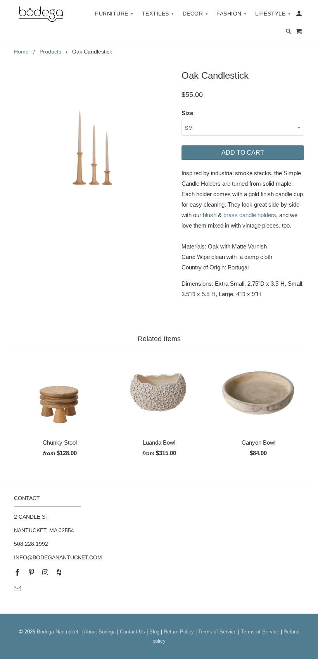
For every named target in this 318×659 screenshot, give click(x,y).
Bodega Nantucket (57, 632)
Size (187, 113)
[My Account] (299, 15)
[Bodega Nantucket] (41, 14)
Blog (154, 632)
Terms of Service (217, 632)
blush (209, 215)
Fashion (231, 13)
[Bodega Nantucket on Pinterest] (32, 572)
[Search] (289, 33)
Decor (195, 13)
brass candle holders (249, 215)
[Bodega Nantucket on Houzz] (59, 572)
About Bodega (100, 632)
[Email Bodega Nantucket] (18, 588)
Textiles (158, 13)
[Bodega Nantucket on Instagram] (46, 572)
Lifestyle (273, 13)
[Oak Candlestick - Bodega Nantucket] (94, 147)
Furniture (114, 13)
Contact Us (132, 632)
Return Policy (179, 632)
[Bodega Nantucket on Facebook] (18, 572)
